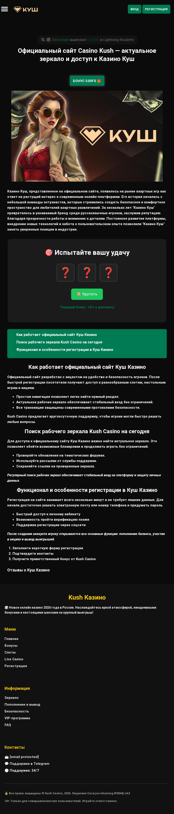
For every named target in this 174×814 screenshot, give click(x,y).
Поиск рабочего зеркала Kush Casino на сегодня (59, 342)
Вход (134, 9)
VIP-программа (17, 718)
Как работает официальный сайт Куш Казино (56, 335)
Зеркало (12, 698)
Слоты (10, 652)
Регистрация (156, 9)
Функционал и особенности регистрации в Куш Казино (64, 349)
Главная (11, 639)
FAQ (8, 725)
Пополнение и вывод (22, 704)
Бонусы (11, 646)
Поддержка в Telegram (29, 764)
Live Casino (14, 659)
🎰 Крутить (87, 294)
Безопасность (17, 711)
